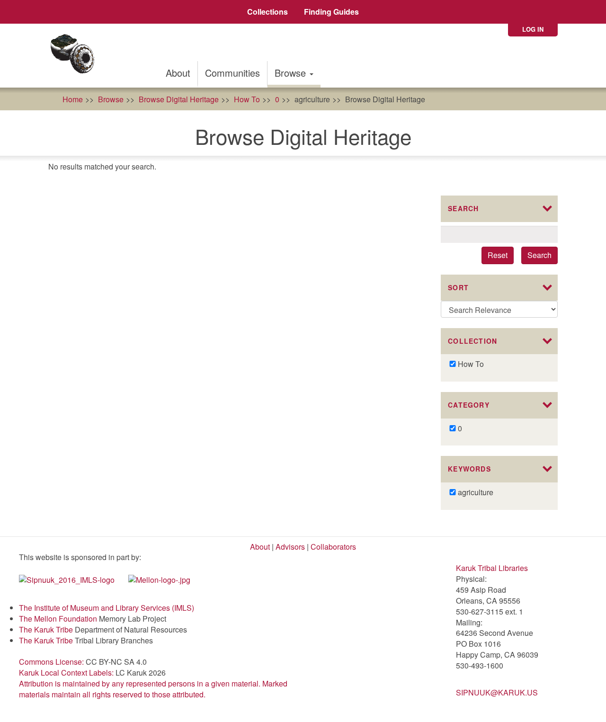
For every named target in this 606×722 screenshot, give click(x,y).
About (178, 73)
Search (539, 255)
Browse (292, 73)
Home (72, 99)
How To (247, 99)
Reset (498, 255)
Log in (533, 29)
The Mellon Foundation (58, 618)
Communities (232, 73)
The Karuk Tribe (46, 629)
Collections (267, 11)
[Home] (75, 55)
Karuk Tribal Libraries (492, 567)
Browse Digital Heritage (179, 99)
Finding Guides (331, 11)
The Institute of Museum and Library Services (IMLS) (106, 607)
